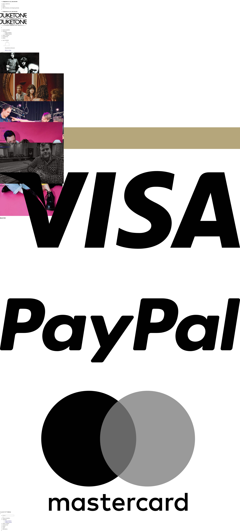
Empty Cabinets (8, 32)
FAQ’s (3, 5)
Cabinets (4, 31)
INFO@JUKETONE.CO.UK (5, 147)
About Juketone (6, 3)
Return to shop (8, 50)
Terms (3, 6)
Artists (3, 38)
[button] (5, 40)
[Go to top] (0, 513)
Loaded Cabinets (8, 34)
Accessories (5, 36)
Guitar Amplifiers (6, 30)
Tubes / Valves (5, 35)
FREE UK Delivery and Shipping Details (10, 8)
